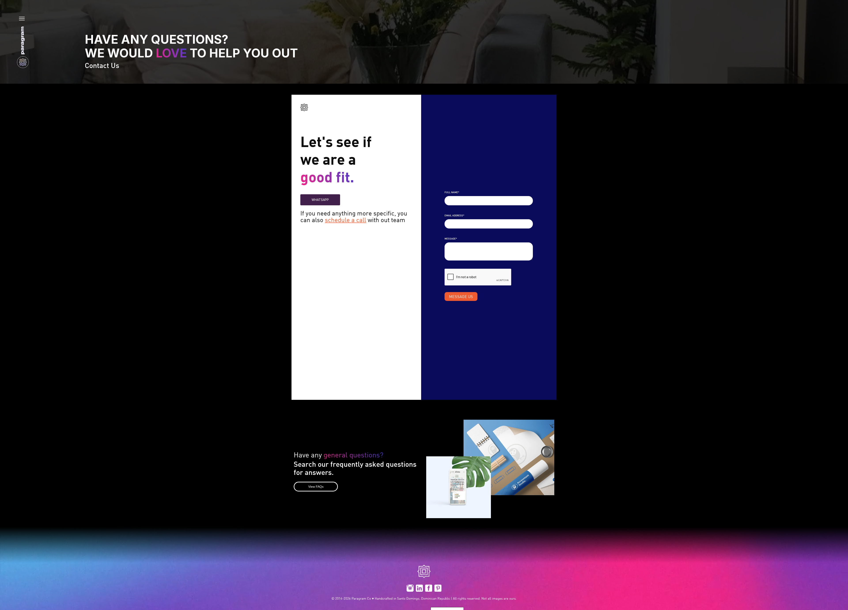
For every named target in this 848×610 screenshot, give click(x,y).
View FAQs (316, 486)
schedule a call (345, 219)
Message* (451, 239)
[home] (23, 47)
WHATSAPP (320, 200)
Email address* (454, 216)
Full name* (452, 192)
